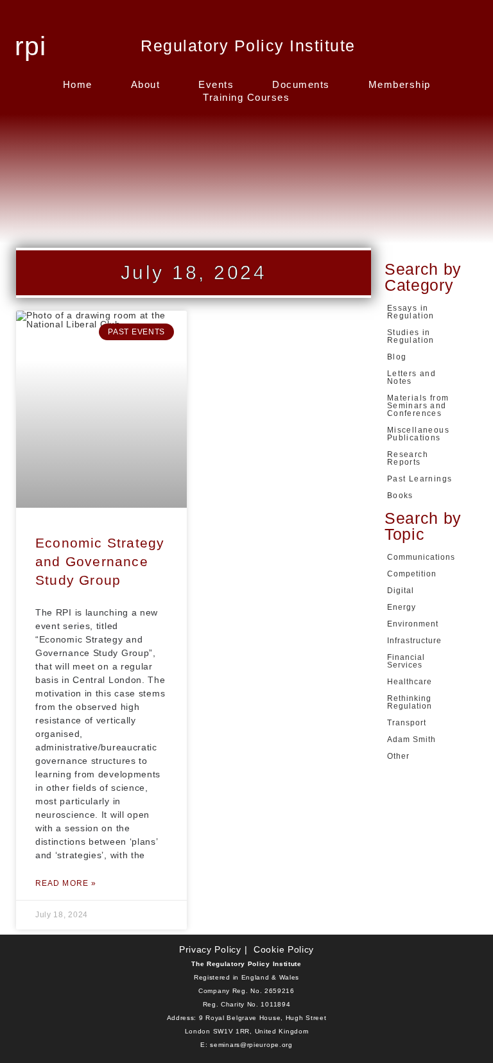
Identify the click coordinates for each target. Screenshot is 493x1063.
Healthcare (409, 681)
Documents (301, 84)
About (145, 84)
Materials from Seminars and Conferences (418, 405)
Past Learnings (420, 478)
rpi (30, 46)
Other (398, 756)
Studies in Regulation (411, 336)
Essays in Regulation (411, 312)
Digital (400, 590)
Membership (399, 84)
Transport (406, 722)
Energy (401, 607)
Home (77, 84)
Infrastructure (414, 640)
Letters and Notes (411, 377)
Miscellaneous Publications (418, 434)
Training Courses (246, 97)
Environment (412, 623)
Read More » (65, 883)
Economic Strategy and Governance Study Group (99, 561)
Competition (412, 573)
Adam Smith (411, 739)
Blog (397, 356)
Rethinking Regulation (409, 702)
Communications (421, 557)
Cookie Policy (284, 949)
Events (216, 84)
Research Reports (407, 458)
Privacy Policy (210, 949)
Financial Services (406, 661)
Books (400, 495)
